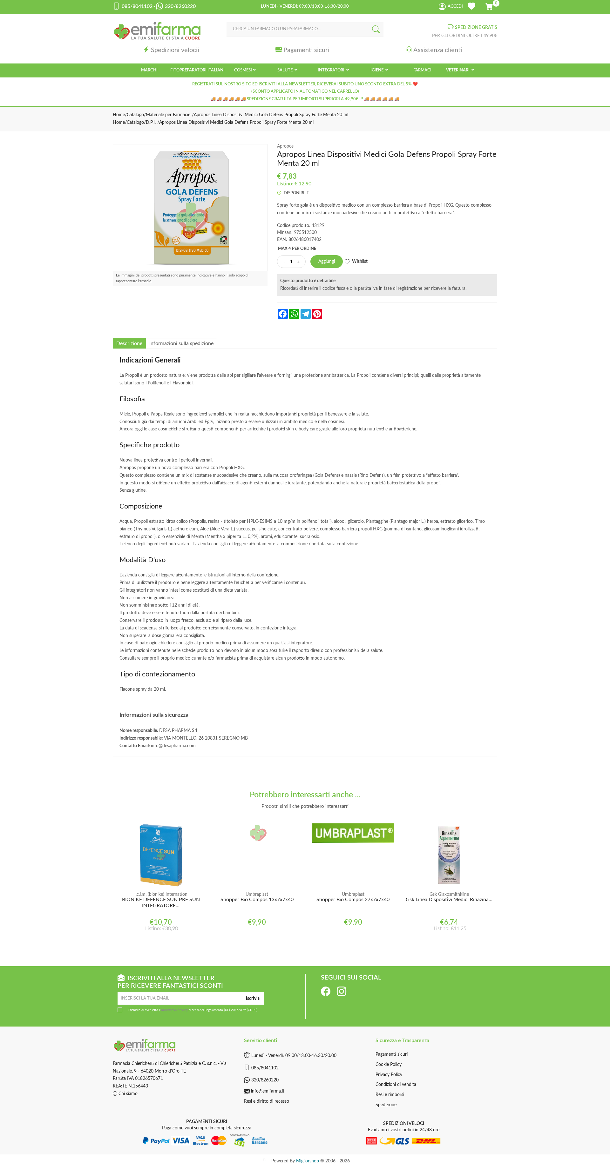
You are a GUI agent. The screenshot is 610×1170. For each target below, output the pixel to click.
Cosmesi (243, 70)
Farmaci (422, 70)
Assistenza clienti (437, 50)
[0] (489, 5)
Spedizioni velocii (175, 50)
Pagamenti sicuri (306, 50)
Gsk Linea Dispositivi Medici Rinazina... (449, 899)
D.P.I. (151, 122)
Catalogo (135, 115)
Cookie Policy (389, 1064)
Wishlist (360, 261)
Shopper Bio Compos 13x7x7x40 (257, 899)
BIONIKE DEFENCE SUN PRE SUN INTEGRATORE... (161, 902)
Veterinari (458, 70)
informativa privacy (174, 1010)
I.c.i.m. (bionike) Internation (160, 894)
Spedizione (386, 1105)
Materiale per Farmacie (168, 115)
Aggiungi (326, 261)
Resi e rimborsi (390, 1095)
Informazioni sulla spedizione (181, 343)
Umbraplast (257, 894)
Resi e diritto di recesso (266, 1101)
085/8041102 (265, 1068)
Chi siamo (127, 1094)
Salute (285, 70)
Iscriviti (253, 998)
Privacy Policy (389, 1075)
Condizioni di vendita (396, 1084)
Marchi (149, 70)
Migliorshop (307, 1161)
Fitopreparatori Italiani (197, 70)
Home (119, 115)
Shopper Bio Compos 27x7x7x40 (353, 899)
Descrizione (129, 343)
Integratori (331, 70)
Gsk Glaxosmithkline (449, 894)
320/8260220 (265, 1080)
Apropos (285, 146)
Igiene (377, 70)
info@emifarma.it (267, 1091)
